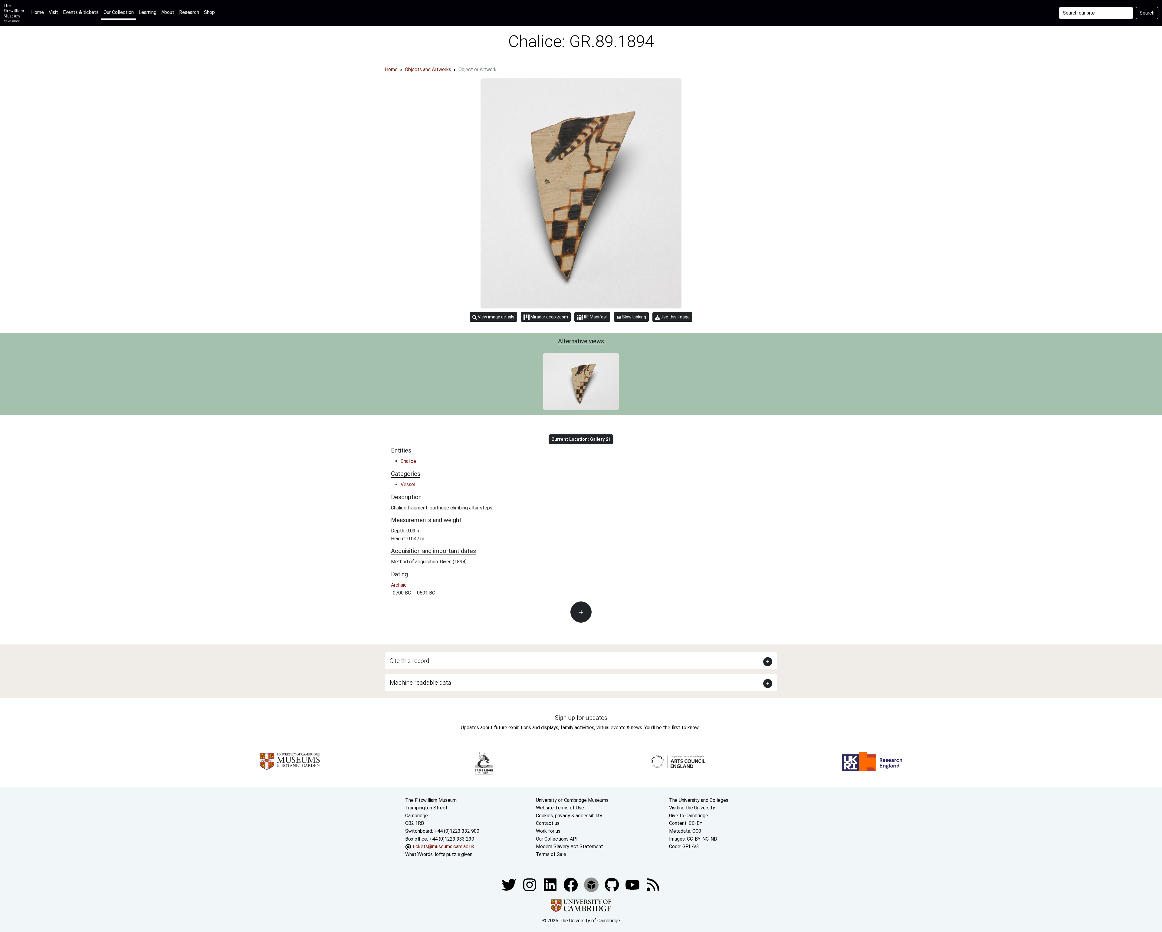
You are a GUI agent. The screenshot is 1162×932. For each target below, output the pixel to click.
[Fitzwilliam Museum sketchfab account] (592, 885)
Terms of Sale (551, 854)
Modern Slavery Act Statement (569, 846)
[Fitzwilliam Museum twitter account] (509, 885)
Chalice (408, 461)
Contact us (548, 823)
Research (189, 12)
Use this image (675, 317)
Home (38, 12)
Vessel (408, 484)
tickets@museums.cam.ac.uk (443, 846)
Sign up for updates (581, 717)
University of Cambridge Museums (572, 800)
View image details (495, 317)
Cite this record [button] (409, 660)
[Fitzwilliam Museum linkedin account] (571, 885)
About (167, 12)
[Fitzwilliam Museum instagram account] (530, 885)
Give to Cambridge (688, 815)
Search (1147, 13)
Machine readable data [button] (420, 682)
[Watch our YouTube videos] (633, 885)
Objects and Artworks (428, 69)
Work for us (548, 831)
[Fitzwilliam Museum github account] (612, 885)
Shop (209, 12)
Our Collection (118, 12)
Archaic (399, 585)
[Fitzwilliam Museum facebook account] (550, 885)
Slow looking (633, 317)
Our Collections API (557, 839)
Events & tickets (81, 12)
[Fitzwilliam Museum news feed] (653, 885)
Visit (53, 12)
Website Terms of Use (560, 808)
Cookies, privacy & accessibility (569, 815)
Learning (147, 12)
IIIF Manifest (595, 317)
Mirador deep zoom (549, 317)
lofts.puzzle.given (453, 854)
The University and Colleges (698, 800)
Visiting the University (692, 808)
